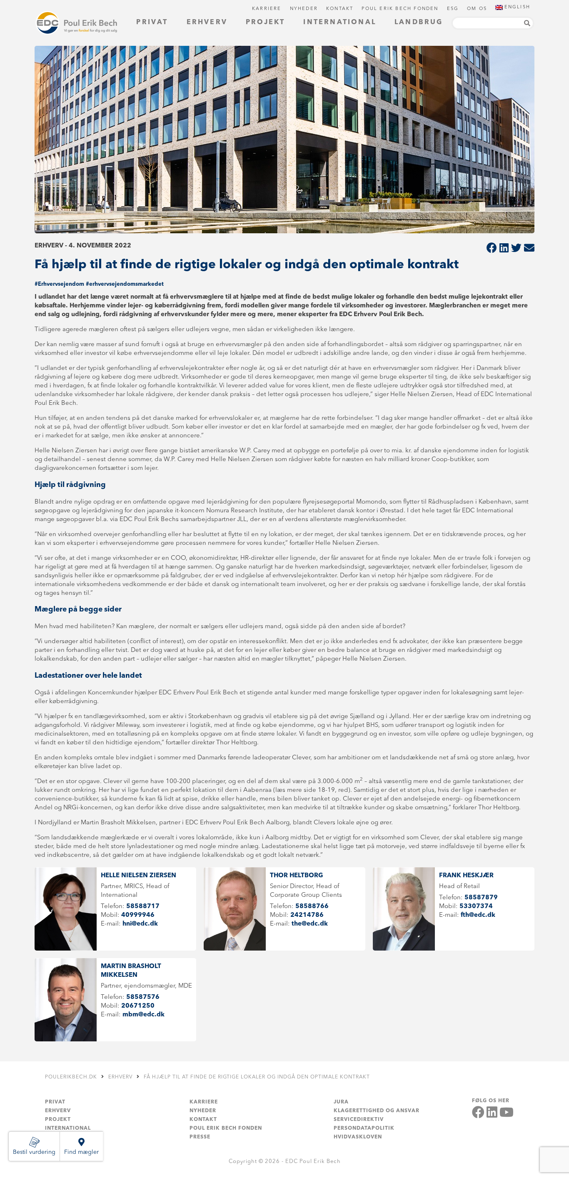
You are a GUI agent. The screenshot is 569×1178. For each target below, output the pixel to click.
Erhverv (207, 22)
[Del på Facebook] (492, 249)
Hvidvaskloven (358, 1137)
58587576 (143, 997)
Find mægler (81, 1152)
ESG (453, 9)
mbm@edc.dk (143, 1015)
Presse (200, 1137)
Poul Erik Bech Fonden (400, 9)
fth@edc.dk (478, 915)
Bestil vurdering (34, 1152)
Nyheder (304, 9)
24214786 (307, 915)
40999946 (138, 915)
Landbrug (418, 22)
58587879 (481, 898)
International (339, 22)
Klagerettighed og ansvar (376, 1110)
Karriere (267, 9)
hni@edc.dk (140, 924)
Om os (477, 9)
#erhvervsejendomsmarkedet (125, 284)
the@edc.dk (310, 924)
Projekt (265, 22)
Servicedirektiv (359, 1119)
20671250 (138, 1006)
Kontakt (339, 9)
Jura (341, 1102)
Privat (152, 22)
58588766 (312, 906)
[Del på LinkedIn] (504, 249)
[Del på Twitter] (516, 249)
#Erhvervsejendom (59, 284)
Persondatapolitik (364, 1128)
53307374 (476, 906)
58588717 (143, 906)
